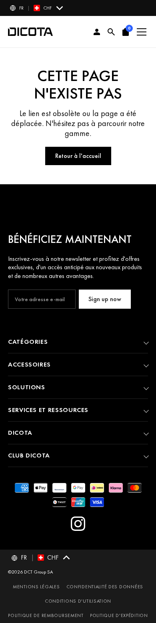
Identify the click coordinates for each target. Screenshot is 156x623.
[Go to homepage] (30, 31)
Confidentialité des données (104, 587)
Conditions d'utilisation (78, 601)
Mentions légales (36, 587)
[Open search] (111, 32)
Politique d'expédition (119, 615)
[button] (37, 8)
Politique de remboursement (46, 615)
